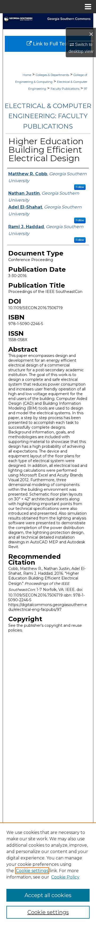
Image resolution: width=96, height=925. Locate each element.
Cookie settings (32, 870)
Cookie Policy (65, 877)
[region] (48, 873)
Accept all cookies (48, 895)
